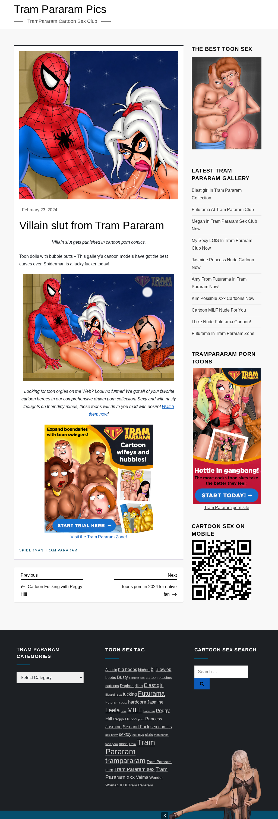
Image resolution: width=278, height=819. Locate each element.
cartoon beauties (159, 678)
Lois (123, 711)
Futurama (151, 693)
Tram (132, 744)
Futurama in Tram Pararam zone (223, 333)
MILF (134, 710)
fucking (130, 694)
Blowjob (163, 669)
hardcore (137, 702)
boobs (110, 677)
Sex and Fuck (136, 726)
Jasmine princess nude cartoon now (223, 264)
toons (123, 744)
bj (152, 669)
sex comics (161, 726)
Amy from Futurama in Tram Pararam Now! (219, 283)
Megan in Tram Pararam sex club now (224, 225)
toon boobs (161, 734)
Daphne (127, 685)
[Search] (202, 683)
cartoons (112, 686)
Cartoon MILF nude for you (219, 310)
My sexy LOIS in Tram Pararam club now (222, 244)
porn (141, 719)
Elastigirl (153, 685)
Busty (122, 677)
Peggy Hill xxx (125, 719)
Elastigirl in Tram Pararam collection (217, 194)
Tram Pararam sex (134, 769)
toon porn (111, 744)
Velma (142, 777)
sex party (111, 734)
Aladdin (111, 670)
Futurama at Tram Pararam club (223, 209)
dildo (139, 685)
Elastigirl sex (113, 694)
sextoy (125, 734)
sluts (149, 734)
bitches (144, 670)
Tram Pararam (130, 747)
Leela (112, 710)
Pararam (149, 711)
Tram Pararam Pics (60, 9)
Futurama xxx (116, 702)
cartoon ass (137, 677)
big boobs (127, 669)
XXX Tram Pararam (136, 785)
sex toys (138, 734)
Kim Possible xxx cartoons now (223, 298)
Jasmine (155, 702)
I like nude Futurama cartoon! (221, 321)
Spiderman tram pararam (48, 550)
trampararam (125, 760)
